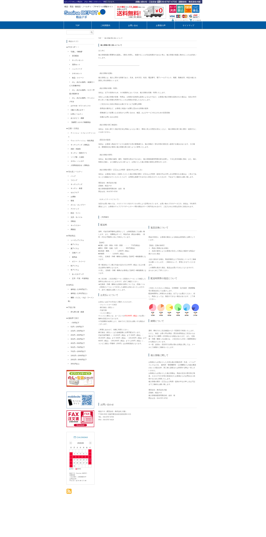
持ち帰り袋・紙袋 (77, 312)
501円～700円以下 (78, 347)
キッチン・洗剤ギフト (79, 153)
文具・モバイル (76, 217)
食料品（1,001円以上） (79, 293)
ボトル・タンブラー (78, 205)
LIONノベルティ (77, 114)
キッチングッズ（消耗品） (81, 145)
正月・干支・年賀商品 (80, 278)
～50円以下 (75, 323)
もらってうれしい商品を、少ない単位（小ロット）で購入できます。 (90, 2)
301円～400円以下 (78, 339)
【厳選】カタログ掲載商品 (81, 122)
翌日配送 (75, 56)
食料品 (74, 257)
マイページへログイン (182, 20)
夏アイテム (75, 248)
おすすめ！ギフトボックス (81, 106)
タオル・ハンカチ (77, 161)
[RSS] (69, 492)
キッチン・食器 (76, 188)
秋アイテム (75, 266)
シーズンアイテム (77, 240)
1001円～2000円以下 (79, 356)
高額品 (73, 229)
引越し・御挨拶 (76, 52)
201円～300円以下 (78, 335)
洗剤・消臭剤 (76, 149)
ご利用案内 (105, 25)
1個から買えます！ (78, 110)
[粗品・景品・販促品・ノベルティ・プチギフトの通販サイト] (85, 20)
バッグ (73, 176)
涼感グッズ (76, 253)
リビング (74, 180)
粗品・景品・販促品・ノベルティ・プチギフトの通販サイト (88, 7)
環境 (72, 201)
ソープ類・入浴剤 (77, 157)
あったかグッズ (78, 274)
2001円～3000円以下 (79, 360)
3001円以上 (75, 364)
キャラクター (76, 225)
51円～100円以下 (77, 327)
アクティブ (75, 209)
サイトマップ (188, 25)
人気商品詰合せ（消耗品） (81, 165)
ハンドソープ (77, 69)
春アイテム (75, 244)
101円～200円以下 (78, 331)
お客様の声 (161, 25)
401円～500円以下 (78, 343)
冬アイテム (75, 270)
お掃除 (73, 197)
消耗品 (73, 221)
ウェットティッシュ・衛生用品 (82, 141)
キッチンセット (78, 60)
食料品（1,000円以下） (79, 289)
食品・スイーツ (78, 78)
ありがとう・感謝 (77, 118)
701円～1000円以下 (78, 351)
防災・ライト (76, 213)
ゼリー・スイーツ (78, 261)
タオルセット (77, 73)
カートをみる (197, 20)
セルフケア (75, 192)
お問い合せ (133, 25)
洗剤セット (76, 65)
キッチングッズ (76, 184)
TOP (78, 25)
